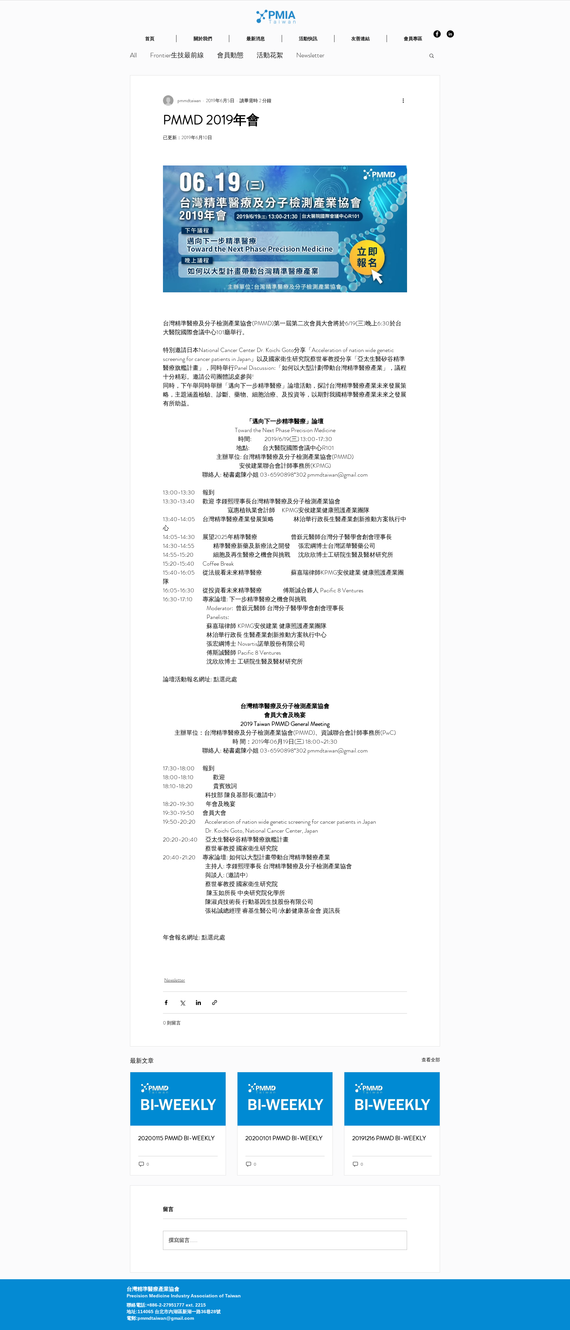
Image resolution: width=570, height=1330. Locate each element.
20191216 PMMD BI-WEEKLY (389, 1138)
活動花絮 (270, 55)
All (133, 55)
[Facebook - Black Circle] (437, 34)
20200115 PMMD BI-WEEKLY (176, 1138)
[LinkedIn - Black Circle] (450, 34)
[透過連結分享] (214, 1002)
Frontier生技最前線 (177, 55)
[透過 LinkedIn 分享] (198, 1002)
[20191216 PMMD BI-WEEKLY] (392, 1099)
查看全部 (431, 1059)
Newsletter (310, 55)
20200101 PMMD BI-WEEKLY (283, 1138)
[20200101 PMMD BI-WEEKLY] (285, 1099)
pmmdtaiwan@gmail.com (166, 1318)
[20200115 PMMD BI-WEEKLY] (178, 1099)
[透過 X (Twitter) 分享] (182, 1002)
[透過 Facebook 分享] (166, 1002)
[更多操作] (403, 100)
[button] (431, 55)
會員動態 (230, 55)
